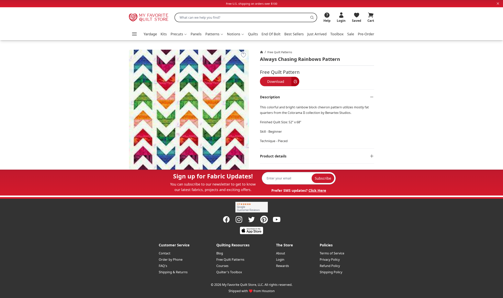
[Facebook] (226, 219)
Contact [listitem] (164, 253)
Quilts (253, 34)
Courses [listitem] (222, 266)
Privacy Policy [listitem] (330, 259)
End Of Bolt (271, 34)
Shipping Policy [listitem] (331, 272)
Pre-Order (366, 34)
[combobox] (245, 17)
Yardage (150, 34)
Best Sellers (294, 34)
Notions (233, 34)
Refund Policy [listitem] (330, 266)
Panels (196, 34)
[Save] (243, 55)
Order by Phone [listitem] (171, 259)
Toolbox (337, 34)
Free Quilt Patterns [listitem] (230, 259)
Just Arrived (317, 34)
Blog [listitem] (219, 253)
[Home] (261, 52)
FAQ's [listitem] (163, 266)
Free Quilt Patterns (279, 52)
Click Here (317, 190)
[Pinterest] (264, 219)
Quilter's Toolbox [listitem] (229, 272)
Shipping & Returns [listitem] (173, 272)
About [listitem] (280, 253)
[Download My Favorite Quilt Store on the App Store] (251, 230)
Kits (164, 34)
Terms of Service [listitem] (332, 253)
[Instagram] (239, 219)
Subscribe (323, 178)
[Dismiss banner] (498, 3)
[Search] (312, 17)
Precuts (177, 34)
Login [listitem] (280, 259)
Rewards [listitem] (282, 266)
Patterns (212, 34)
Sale (350, 34)
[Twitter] (251, 219)
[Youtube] (277, 219)
